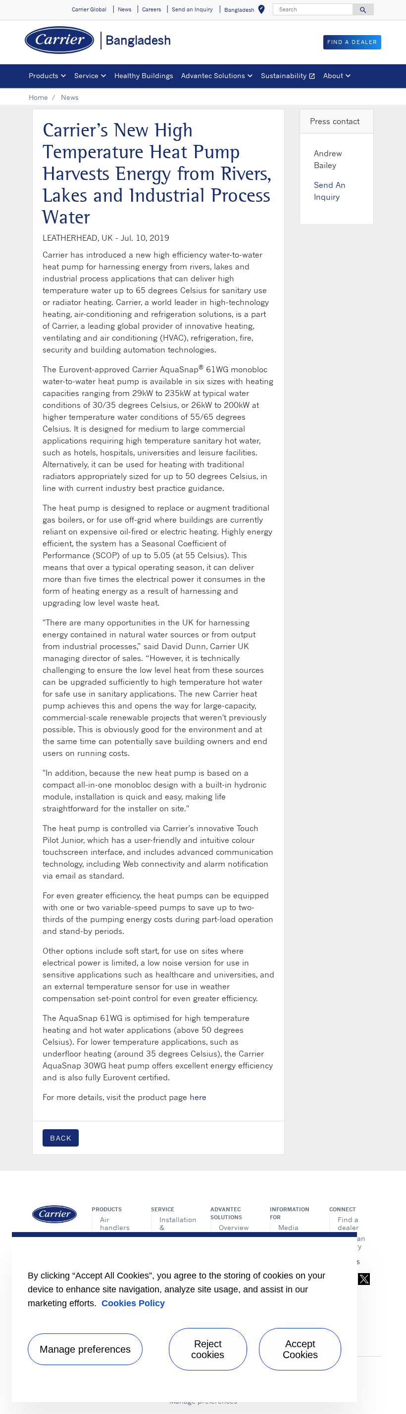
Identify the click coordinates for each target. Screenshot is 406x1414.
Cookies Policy (133, 1303)
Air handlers (115, 1223)
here (198, 1097)
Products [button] (43, 75)
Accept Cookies (300, 1349)
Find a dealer (348, 1223)
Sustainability (290, 77)
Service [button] (86, 75)
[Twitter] (364, 1278)
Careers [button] (151, 9)
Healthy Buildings (143, 75)
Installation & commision (177, 1227)
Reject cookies (207, 1349)
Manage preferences (85, 1349)
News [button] (124, 9)
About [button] (333, 75)
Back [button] (60, 1138)
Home (38, 97)
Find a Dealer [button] (352, 42)
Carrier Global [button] (89, 9)
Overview (234, 1227)
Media (288, 1227)
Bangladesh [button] (246, 11)
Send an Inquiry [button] (192, 9)
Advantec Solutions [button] (213, 75)
